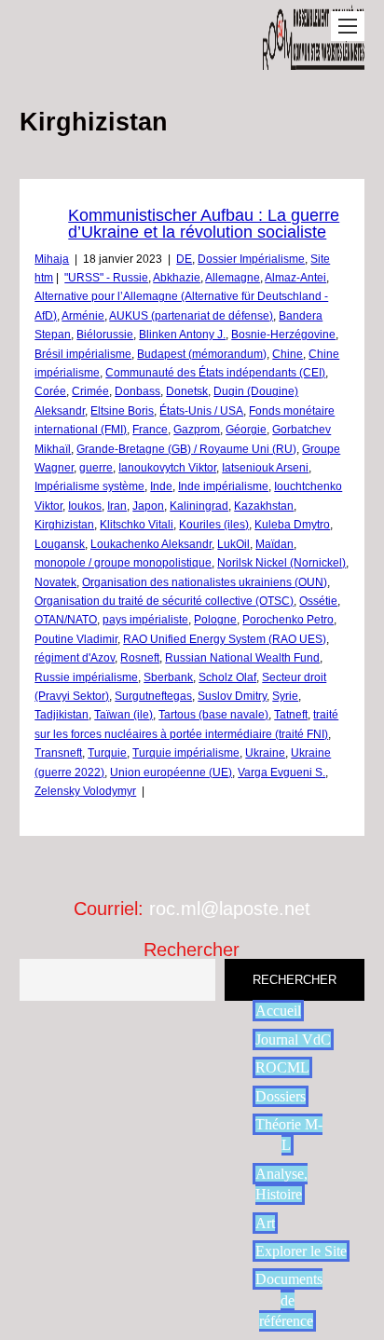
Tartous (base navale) (213, 714)
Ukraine (265, 753)
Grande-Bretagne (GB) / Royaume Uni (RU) (186, 449)
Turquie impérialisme (186, 753)
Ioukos (85, 506)
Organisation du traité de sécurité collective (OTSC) (164, 601)
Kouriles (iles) (214, 524)
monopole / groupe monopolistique (123, 562)
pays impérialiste (145, 619)
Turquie (107, 753)
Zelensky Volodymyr (85, 791)
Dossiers (280, 1096)
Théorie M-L (288, 1134)
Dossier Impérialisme (251, 259)
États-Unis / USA (201, 411)
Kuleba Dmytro (292, 524)
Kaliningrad (199, 506)
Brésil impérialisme (82, 354)
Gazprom (196, 429)
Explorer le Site (301, 1251)
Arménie (83, 315)
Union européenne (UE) (171, 772)
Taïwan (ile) (123, 714)
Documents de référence (288, 1300)
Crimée (90, 391)
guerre (96, 467)
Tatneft (291, 714)
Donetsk (187, 391)
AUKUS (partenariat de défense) (191, 315)
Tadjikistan (61, 714)
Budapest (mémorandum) (202, 354)
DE (184, 259)
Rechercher (192, 949)
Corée (50, 391)
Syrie (285, 696)
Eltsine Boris (122, 411)
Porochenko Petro (288, 619)
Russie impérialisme (86, 677)
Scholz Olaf (227, 677)
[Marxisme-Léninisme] (313, 60)
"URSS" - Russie (106, 277)
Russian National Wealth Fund (242, 657)
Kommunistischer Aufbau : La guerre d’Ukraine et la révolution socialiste (203, 223)
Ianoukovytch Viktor (167, 467)
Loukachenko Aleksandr (151, 544)
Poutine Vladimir (75, 639)
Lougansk (59, 544)
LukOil (233, 544)
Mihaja (51, 259)
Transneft (58, 753)
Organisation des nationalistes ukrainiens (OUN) (204, 582)
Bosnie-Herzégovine (283, 334)
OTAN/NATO (65, 619)
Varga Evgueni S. (281, 772)
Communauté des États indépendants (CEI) (215, 372)
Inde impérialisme (223, 486)
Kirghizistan (64, 524)
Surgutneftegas (153, 696)
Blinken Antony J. (182, 334)
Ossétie (318, 601)
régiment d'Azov (74, 657)
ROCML (282, 1067)
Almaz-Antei (295, 277)
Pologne (215, 619)
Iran (117, 506)
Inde (161, 486)
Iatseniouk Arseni (265, 467)
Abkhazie (176, 277)
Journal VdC (293, 1039)
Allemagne (232, 277)
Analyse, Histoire (281, 1184)
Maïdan (274, 544)
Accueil (278, 1011)
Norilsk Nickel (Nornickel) (281, 562)
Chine (287, 354)
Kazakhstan (264, 506)
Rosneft (139, 657)
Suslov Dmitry (232, 696)
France (150, 429)
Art (265, 1223)
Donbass (137, 391)
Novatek (55, 582)
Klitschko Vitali (136, 524)
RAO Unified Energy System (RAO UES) (224, 639)
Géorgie (246, 429)
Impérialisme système (89, 486)
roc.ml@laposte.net (229, 908)
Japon (148, 506)
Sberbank (168, 677)
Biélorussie (104, 334)
